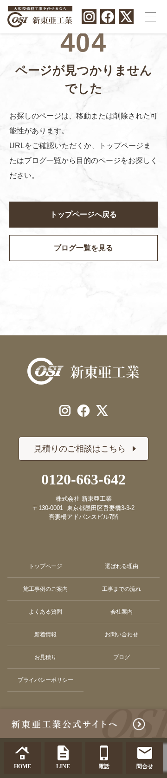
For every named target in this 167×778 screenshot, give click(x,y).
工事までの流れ (121, 589)
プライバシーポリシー (45, 680)
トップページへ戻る (83, 214)
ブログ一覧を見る (83, 248)
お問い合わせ (121, 634)
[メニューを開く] (150, 16)
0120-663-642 (83, 479)
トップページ (45, 566)
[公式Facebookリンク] (107, 16)
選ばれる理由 (121, 566)
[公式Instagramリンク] (89, 16)
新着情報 (45, 634)
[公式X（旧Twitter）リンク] (126, 16)
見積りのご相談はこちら (80, 448)
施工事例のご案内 (45, 589)
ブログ (121, 657)
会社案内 (121, 611)
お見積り (45, 657)
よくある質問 (45, 611)
